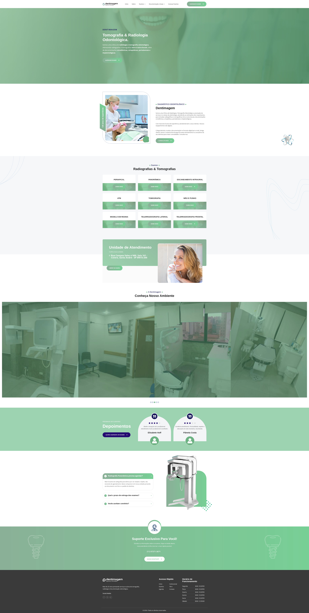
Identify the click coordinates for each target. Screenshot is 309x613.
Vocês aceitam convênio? (117, 504)
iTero (170, 586)
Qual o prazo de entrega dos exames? (122, 495)
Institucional (173, 584)
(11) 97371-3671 (154, 551)
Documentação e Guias (156, 4)
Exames (141, 4)
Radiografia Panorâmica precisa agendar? (124, 476)
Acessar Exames (173, 4)
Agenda (161, 589)
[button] (150, 402)
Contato (171, 589)
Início (126, 4)
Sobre (134, 4)
